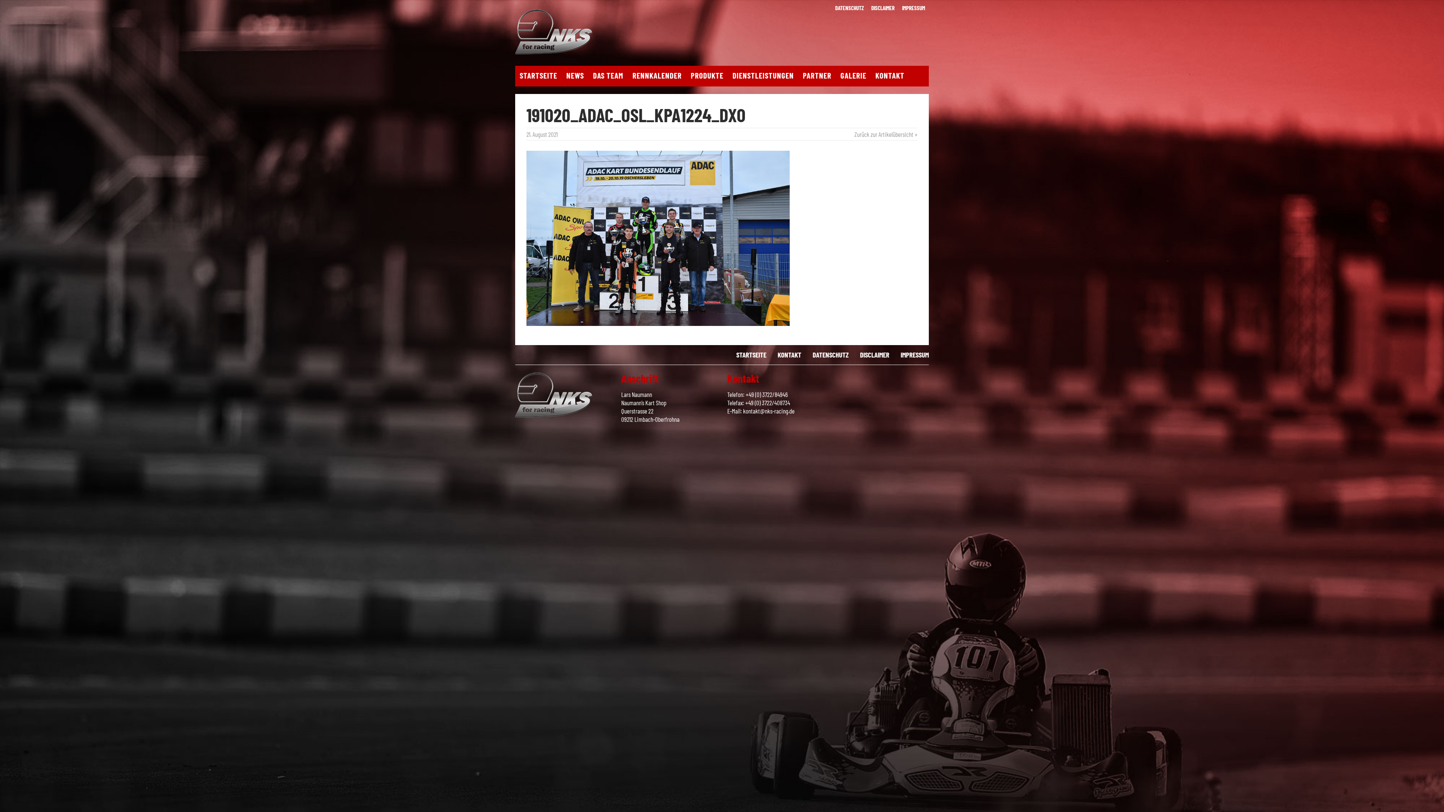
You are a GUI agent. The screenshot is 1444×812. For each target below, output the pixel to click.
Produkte (707, 75)
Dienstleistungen (763, 75)
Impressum (913, 8)
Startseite (538, 75)
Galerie (853, 75)
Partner (817, 75)
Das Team (608, 75)
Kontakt (889, 75)
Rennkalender (657, 75)
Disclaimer (883, 8)
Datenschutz (849, 8)
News (575, 75)
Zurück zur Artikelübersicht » (886, 134)
